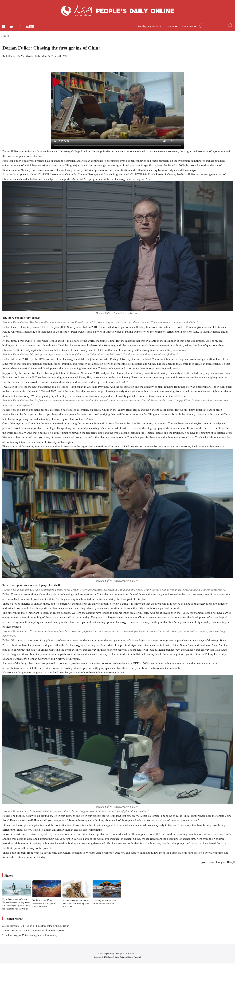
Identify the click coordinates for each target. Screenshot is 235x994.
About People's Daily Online (109, 953)
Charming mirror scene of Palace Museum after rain (104, 902)
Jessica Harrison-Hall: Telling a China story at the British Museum (35, 925)
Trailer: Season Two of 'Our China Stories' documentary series (33, 930)
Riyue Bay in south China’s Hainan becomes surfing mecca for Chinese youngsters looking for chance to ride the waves (16, 904)
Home (3, 35)
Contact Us (132, 953)
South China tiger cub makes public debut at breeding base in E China (76, 903)
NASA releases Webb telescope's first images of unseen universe (43, 903)
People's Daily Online (37, 56)
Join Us (124, 953)
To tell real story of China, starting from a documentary (30, 935)
